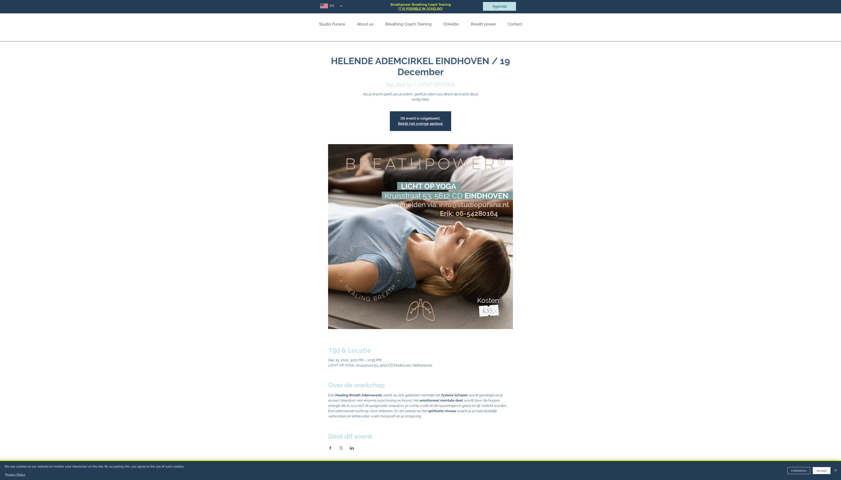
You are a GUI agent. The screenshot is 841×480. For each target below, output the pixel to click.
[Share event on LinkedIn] (352, 448)
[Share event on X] (341, 448)
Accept (821, 470)
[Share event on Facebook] (330, 448)
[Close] (835, 470)
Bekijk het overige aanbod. (420, 124)
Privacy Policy (15, 474)
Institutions (798, 470)
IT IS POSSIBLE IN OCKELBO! (420, 9)
